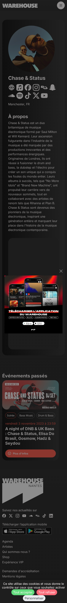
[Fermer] (61, 271)
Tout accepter (23, 592)
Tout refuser (46, 592)
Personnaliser (34, 598)
